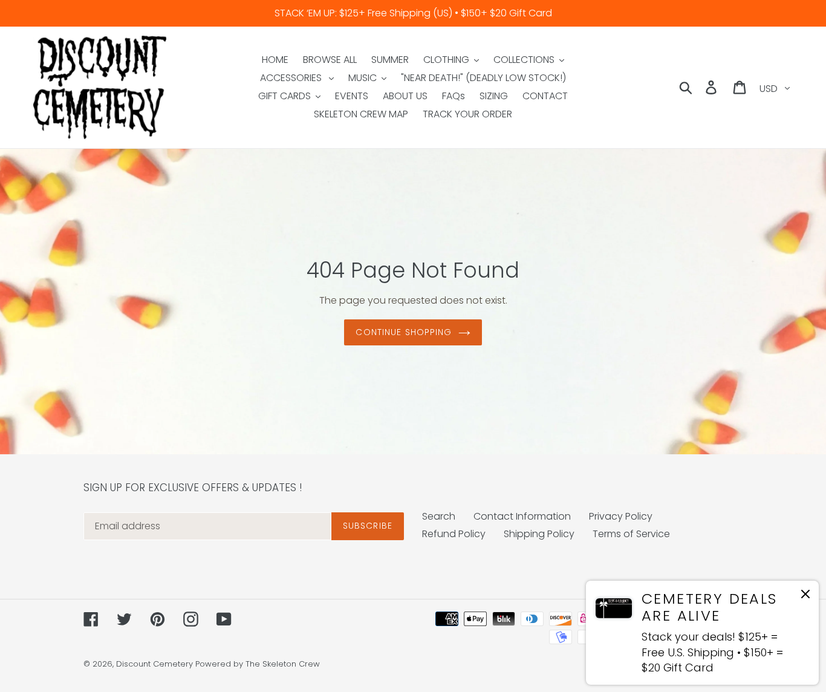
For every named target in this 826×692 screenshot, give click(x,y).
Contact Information (522, 516)
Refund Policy (454, 534)
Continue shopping (404, 332)
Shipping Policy (539, 534)
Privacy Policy (620, 516)
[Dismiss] (805, 596)
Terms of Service (631, 534)
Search (438, 516)
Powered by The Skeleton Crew (257, 664)
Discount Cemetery (154, 664)
